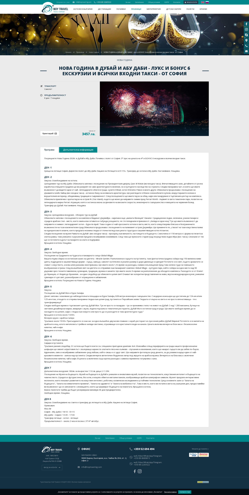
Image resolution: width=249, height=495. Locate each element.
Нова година (94, 52)
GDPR (166, 2)
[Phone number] (246, 45)
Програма (49, 149)
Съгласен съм (185, 492)
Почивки (121, 9)
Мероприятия (154, 9)
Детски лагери (173, 9)
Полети (190, 9)
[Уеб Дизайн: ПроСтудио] (203, 482)
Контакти (176, 2)
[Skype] (246, 34)
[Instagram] (140, 471)
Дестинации (104, 9)
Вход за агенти (192, 2)
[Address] (246, 40)
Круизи (203, 9)
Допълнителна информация (78, 149)
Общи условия (154, 2)
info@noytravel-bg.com (83, 2)
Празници (136, 9)
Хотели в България (82, 9)
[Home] (57, 8)
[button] (206, 108)
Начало (68, 52)
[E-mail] (246, 51)
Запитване (139, 2)
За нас (128, 2)
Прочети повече (170, 492)
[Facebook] (134, 471)
